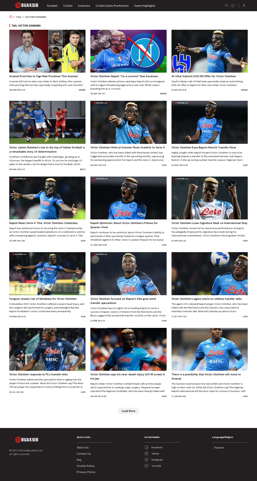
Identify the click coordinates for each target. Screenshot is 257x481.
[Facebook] (232, 5)
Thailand (218, 448)
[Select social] (234, 6)
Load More (128, 411)
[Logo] (26, 6)
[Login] (244, 5)
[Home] (10, 17)
